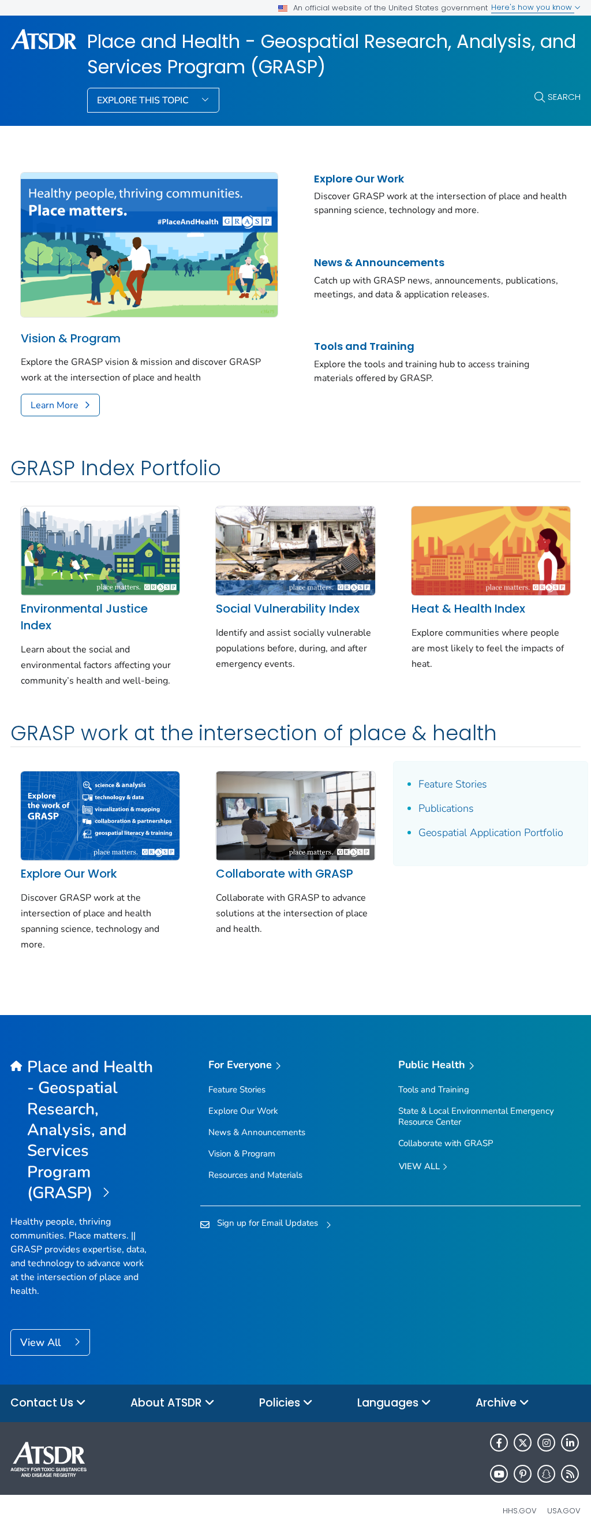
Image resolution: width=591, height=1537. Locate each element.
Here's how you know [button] (532, 7)
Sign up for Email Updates (267, 1223)
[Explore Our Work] (100, 815)
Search (564, 97)
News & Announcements (379, 262)
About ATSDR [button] (167, 1403)
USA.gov (564, 1510)
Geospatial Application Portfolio (490, 833)
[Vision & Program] (149, 244)
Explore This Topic (144, 100)
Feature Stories (452, 784)
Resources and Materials (255, 1175)
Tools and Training (364, 346)
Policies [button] (281, 1403)
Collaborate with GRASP (284, 874)
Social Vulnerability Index (288, 608)
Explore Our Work (359, 178)
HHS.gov (520, 1510)
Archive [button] (497, 1403)
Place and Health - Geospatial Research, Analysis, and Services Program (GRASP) (331, 54)
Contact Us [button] (43, 1403)
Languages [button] (389, 1403)
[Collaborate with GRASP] (295, 815)
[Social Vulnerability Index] (295, 550)
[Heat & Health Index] (491, 550)
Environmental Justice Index (84, 616)
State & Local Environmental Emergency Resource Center (476, 1116)
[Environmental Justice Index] (100, 550)
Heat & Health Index (468, 608)
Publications (446, 808)
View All (41, 1342)
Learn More (54, 405)
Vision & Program (71, 338)
